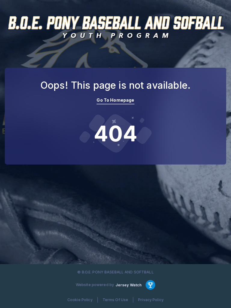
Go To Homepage (115, 100)
